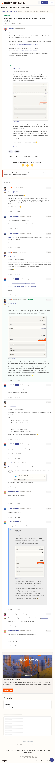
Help (12, 750)
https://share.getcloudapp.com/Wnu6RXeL (25, 286)
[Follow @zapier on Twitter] (33, 757)
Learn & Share (13, 7)
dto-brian (11, 28)
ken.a (9, 187)
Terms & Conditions (21, 744)
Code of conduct (9, 702)
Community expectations (11, 707)
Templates (47, 750)
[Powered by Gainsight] (27, 742)
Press (29, 750)
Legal (46, 760)
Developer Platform (20, 750)
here (17, 472)
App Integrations (27, 752)
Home (3, 11)
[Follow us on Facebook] (24, 757)
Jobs (33, 750)
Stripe (10, 151)
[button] (44, 2)
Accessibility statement (32, 744)
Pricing (7, 750)
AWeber (17, 151)
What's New (24, 7)
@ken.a (10, 237)
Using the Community (10, 704)
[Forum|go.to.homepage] (14, 2)
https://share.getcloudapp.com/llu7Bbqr (27, 44)
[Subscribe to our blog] (30, 757)
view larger (16, 121)
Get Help (3, 7)
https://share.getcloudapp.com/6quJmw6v (23, 283)
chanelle (10, 462)
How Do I (15, 11)
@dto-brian (17, 68)
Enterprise (39, 750)
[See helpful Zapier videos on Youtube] (36, 757)
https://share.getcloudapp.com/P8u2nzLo (26, 50)
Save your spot (8, 690)
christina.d (10, 614)
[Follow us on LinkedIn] (27, 757)
